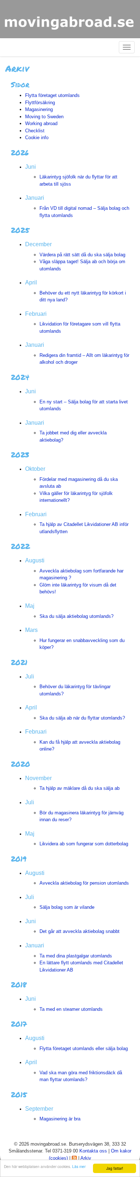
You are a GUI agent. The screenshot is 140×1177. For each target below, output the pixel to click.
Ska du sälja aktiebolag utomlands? (76, 616)
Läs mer (78, 1166)
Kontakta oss (93, 1151)
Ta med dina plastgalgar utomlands (75, 956)
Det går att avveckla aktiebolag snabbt (79, 931)
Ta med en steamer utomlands (71, 1009)
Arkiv (85, 1158)
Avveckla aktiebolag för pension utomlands (84, 883)
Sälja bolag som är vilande (66, 907)
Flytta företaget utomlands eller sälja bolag (83, 1048)
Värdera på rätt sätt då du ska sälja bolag (82, 254)
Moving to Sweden (44, 116)
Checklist (35, 130)
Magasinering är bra (59, 1118)
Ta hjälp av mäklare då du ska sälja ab (79, 788)
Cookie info (36, 137)
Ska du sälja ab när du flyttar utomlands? (82, 718)
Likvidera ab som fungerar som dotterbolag (83, 843)
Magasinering (39, 109)
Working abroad (41, 123)
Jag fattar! (114, 1168)
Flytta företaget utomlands (52, 95)
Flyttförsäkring (40, 102)
